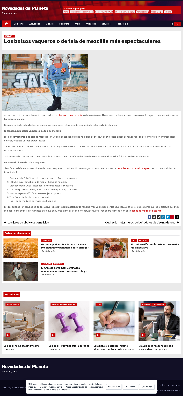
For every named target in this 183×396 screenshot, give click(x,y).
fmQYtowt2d (48, 251)
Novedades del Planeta (25, 8)
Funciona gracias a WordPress (15, 387)
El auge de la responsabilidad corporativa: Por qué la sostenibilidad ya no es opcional (157, 349)
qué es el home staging (125, 12)
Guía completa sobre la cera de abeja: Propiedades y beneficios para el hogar (65, 246)
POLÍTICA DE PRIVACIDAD (169, 385)
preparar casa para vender (82, 12)
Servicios (106, 24)
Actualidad (34, 24)
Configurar (147, 387)
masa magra (157, 12)
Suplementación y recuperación (63, 305)
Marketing (19, 24)
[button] (172, 23)
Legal (99, 305)
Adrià (66, 12)
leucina (168, 12)
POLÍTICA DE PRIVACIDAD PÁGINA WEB (164, 390)
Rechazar (130, 387)
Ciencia (50, 24)
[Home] (6, 23)
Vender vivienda (13, 305)
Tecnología (122, 24)
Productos (91, 24)
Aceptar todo (114, 387)
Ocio (77, 24)
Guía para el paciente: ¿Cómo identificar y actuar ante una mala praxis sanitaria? (114, 349)
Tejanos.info (155, 210)
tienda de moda (139, 210)
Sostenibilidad (159, 305)
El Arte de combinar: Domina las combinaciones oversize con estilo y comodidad (63, 271)
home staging (143, 12)
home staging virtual (104, 12)
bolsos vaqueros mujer (71, 115)
